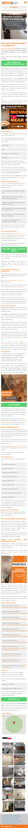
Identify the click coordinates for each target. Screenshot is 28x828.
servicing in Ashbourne (18, 446)
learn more (14, 405)
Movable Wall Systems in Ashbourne (11, 815)
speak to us (14, 699)
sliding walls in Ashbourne (16, 280)
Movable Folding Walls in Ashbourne (11, 820)
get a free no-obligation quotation (14, 63)
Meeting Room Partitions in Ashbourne (11, 817)
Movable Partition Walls (7, 48)
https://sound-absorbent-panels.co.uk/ (11, 655)
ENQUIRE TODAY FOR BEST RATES (14, 250)
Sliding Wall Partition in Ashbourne (10, 818)
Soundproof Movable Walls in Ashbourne (12, 821)
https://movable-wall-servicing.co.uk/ (11, 661)
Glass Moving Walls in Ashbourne (10, 823)
